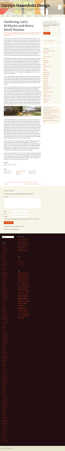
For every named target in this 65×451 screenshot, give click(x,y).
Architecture (45, 52)
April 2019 (4, 350)
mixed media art (24, 293)
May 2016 (4, 411)
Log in (19, 259)
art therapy (19, 281)
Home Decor (45, 78)
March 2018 (4, 370)
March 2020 (4, 331)
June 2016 (4, 409)
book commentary (32, 32)
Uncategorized (46, 99)
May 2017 (4, 390)
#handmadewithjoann (23, 274)
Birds (44, 58)
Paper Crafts (45, 86)
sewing (19, 310)
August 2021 (4, 300)
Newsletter (29, 16)
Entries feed (20, 261)
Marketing (45, 80)
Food (44, 68)
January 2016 (4, 419)
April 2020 (4, 329)
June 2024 (4, 255)
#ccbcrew (26, 272)
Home (2, 16)
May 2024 (4, 256)
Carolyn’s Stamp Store (48, 41)
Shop (50, 16)
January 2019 (4, 354)
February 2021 (4, 311)
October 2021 (4, 296)
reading (37, 34)
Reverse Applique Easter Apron (33, 184)
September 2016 (5, 405)
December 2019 (5, 337)
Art (44, 54)
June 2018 (4, 364)
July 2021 (4, 301)
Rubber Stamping (46, 95)
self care (26, 308)
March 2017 (4, 393)
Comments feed (21, 263)
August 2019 (4, 345)
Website (5, 216)
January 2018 (4, 374)
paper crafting (22, 296)
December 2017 (5, 376)
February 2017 (4, 395)
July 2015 (4, 431)
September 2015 (5, 427)
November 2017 (5, 378)
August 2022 (4, 278)
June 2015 (4, 433)
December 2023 (5, 264)
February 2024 (4, 260)
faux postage (21, 285)
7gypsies (21, 278)
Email (5, 214)
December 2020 (5, 315)
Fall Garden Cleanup (7, 171)
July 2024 (4, 253)
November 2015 (5, 423)
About (7, 16)
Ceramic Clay (45, 60)
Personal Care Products (47, 88)
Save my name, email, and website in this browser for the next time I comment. (22, 219)
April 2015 (4, 435)
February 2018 (4, 372)
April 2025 (4, 247)
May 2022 (4, 282)
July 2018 (4, 362)
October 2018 (4, 358)
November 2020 (5, 317)
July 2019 (4, 346)
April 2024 (4, 258)
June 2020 (4, 325)
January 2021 (4, 313)
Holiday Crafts (46, 76)
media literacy (26, 289)
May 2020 (4, 327)
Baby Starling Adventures (54, 109)
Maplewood (20, 288)
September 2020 (5, 321)
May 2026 (4, 245)
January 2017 (4, 397)
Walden (8, 35)
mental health (27, 34)
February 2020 (4, 333)
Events (44, 64)
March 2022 (4, 286)
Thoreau (5, 35)
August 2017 (4, 384)
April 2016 (4, 413)
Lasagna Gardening (32, 171)
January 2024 (4, 262)
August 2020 (4, 323)
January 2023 (4, 272)
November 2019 (5, 339)
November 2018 (5, 356)
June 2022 (4, 280)
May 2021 (4, 305)
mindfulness (33, 34)
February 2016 (4, 417)
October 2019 (4, 341)
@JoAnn (19, 279)
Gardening (14, 32)
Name (5, 211)
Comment (6, 196)
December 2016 (5, 399)
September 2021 (5, 298)
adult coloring (23, 279)
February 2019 (4, 352)
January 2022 (4, 290)
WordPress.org (21, 265)
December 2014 (5, 440)
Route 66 (45, 93)
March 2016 (4, 415)
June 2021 (4, 303)
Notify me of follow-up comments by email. (14, 226)
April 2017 (4, 391)
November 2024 (5, 251)
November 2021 (5, 294)
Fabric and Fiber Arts (47, 66)
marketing (23, 288)
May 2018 (4, 366)
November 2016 (5, 401)
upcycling (21, 315)
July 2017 (4, 386)
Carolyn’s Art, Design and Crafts (17, 16)
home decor (23, 287)
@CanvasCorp (25, 278)
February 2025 (4, 249)
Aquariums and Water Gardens (49, 50)
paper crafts (22, 298)
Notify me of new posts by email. (12, 229)
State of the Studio (53, 115)
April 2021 (4, 307)
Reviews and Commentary (21, 32)
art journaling (28, 279)
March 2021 (4, 309)
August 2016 (4, 407)
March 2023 (4, 270)
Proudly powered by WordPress (7, 448)
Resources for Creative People (40, 16)
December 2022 (5, 274)
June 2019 (4, 348)
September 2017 (5, 382)
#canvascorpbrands (21, 272)
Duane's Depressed (10, 34)
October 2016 (4, 403)
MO (28, 293)
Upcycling (45, 101)
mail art (27, 287)
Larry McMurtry (22, 34)
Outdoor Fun (45, 84)
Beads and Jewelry (47, 56)
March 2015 (4, 436)
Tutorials (45, 97)
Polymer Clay (45, 90)
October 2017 (4, 380)
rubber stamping (24, 301)
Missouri (23, 291)
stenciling (25, 313)
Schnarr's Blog (22, 303)
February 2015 (4, 438)
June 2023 (4, 268)
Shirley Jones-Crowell (47, 117)
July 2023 (4, 266)
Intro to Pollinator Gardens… (23, 241)
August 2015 (4, 429)
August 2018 (4, 360)
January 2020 (4, 335)
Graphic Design (46, 72)
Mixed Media (45, 82)
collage (23, 284)
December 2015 (5, 421)
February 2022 (4, 288)
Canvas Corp (23, 281)
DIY (25, 284)
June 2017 (4, 388)
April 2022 (4, 284)
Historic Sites (45, 74)
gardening (16, 34)
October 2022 (4, 276)
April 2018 (4, 368)
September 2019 (5, 343)
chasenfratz (45, 111)
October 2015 (4, 425)
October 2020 (4, 319)
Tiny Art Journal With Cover (23, 239)
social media (23, 310)
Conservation (45, 62)
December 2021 (5, 292)
